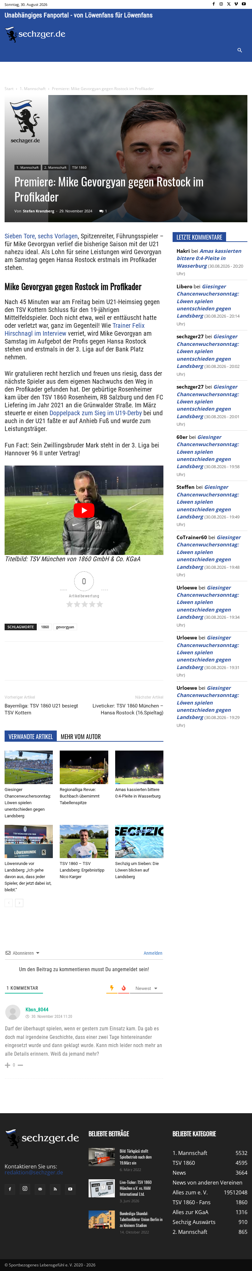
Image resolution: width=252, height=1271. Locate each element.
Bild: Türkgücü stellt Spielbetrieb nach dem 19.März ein (136, 1156)
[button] (239, 51)
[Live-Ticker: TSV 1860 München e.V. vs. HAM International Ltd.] (102, 1188)
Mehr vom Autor (81, 736)
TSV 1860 (79, 167)
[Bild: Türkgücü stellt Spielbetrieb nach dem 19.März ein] (102, 1157)
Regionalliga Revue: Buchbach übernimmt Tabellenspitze (79, 796)
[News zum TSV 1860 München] (35, 35)
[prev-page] (9, 903)
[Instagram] (221, 4)
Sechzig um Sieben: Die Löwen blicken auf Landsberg (137, 870)
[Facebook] (214, 4)
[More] (127, 666)
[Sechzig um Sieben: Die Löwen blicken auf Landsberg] (139, 841)
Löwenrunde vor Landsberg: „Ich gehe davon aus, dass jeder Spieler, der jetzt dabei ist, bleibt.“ (28, 876)
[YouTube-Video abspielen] (84, 510)
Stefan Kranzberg (38, 210)
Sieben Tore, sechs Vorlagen (41, 236)
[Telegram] (111, 666)
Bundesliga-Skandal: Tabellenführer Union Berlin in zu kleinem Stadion (141, 1219)
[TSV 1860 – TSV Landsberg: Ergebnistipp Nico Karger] (84, 841)
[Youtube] (243, 4)
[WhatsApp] (81, 666)
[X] (229, 4)
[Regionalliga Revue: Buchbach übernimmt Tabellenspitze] (84, 767)
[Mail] (40, 1189)
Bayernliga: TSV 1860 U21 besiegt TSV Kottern (41, 709)
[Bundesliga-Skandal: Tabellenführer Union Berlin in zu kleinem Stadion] (102, 1220)
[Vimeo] (236, 4)
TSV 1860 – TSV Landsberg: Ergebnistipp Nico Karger (82, 870)
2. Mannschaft (55, 167)
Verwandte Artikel (31, 736)
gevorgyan (65, 626)
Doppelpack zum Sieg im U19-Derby (96, 413)
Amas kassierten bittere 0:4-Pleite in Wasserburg (209, 258)
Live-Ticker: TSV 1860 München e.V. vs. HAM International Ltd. (136, 1188)
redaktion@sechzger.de (34, 1172)
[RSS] (55, 1189)
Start (9, 88)
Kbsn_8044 (37, 1010)
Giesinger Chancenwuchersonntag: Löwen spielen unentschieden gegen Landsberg (28, 802)
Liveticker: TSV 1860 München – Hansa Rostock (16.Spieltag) (128, 709)
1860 (45, 626)
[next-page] (19, 903)
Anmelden (152, 953)
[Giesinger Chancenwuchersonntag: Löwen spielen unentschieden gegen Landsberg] (29, 767)
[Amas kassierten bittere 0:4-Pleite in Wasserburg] (139, 767)
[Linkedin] (96, 666)
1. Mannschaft (33, 88)
